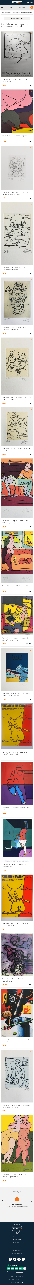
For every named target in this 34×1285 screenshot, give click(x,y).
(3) (22, 1276)
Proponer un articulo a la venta (17, 1242)
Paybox (17, 1282)
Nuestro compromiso (17, 1245)
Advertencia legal (17, 1250)
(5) (16, 1276)
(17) (14, 1276)
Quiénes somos (17, 1236)
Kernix (21, 1282)
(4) (18, 1276)
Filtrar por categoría (17, 18)
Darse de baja (17, 1247)
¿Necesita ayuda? (17, 1239)
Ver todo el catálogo (17, 7)
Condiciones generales (17, 1253)
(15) (12, 1276)
